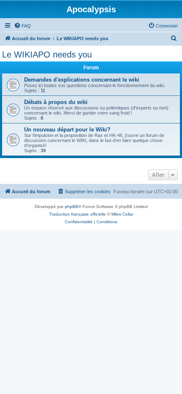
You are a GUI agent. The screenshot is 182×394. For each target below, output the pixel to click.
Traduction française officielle (77, 214)
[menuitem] (22, 26)
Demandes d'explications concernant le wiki (81, 80)
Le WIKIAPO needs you (47, 54)
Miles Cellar (122, 214)
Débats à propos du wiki (56, 102)
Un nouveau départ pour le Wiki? (67, 129)
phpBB (71, 206)
